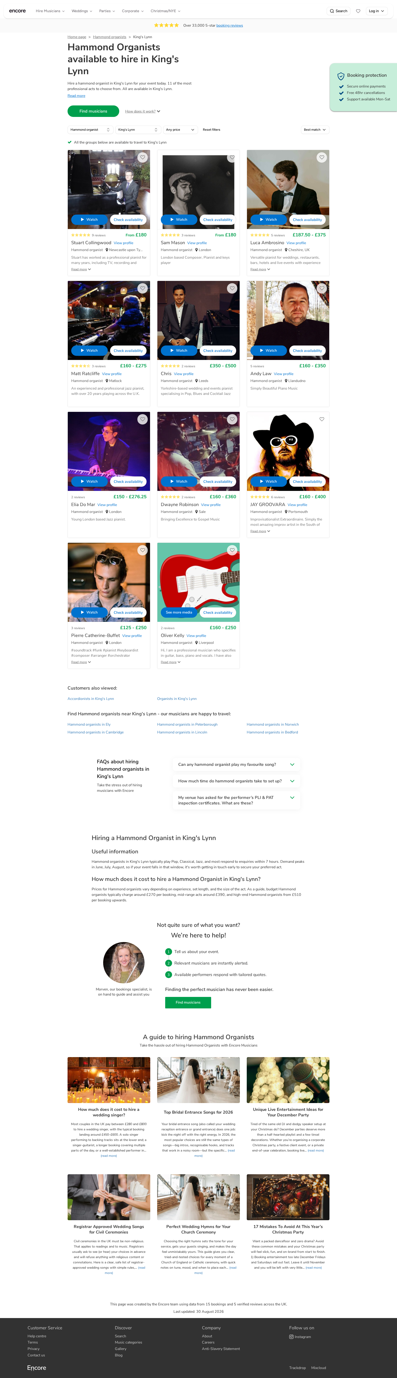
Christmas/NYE (163, 11)
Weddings (80, 11)
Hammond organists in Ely (89, 724)
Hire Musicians (48, 11)
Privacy (34, 1348)
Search (341, 11)
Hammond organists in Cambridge (96, 732)
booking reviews (229, 25)
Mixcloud (318, 1367)
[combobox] (90, 130)
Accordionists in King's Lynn (91, 698)
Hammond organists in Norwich (273, 724)
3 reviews (188, 235)
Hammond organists (109, 37)
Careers (208, 1342)
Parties (105, 11)
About (207, 1336)
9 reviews (99, 235)
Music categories (128, 1342)
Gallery (120, 1348)
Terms (33, 1342)
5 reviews (278, 235)
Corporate (130, 11)
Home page (77, 37)
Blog (118, 1355)
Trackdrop (297, 1367)
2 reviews (188, 366)
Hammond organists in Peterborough (187, 724)
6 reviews (278, 497)
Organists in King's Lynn (177, 698)
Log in (374, 11)
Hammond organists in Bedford (272, 732)
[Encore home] (17, 11)
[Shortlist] (358, 11)
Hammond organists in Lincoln (182, 732)
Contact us (36, 1355)
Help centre (37, 1336)
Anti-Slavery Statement (221, 1348)
